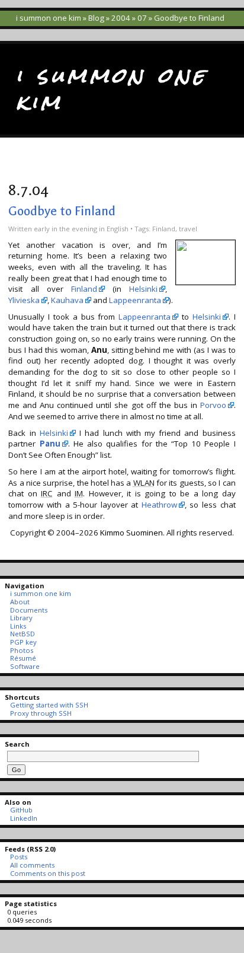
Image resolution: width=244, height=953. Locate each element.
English (118, 228)
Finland (163, 228)
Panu (50, 443)
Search (17, 744)
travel (188, 228)
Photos (21, 650)
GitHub (21, 809)
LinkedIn (23, 818)
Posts (18, 856)
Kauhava (67, 300)
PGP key (23, 642)
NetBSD (22, 633)
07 (142, 17)
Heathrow (159, 504)
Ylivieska (24, 300)
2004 (120, 17)
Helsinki (143, 288)
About (19, 601)
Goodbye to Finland (61, 211)
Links (17, 625)
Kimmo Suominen (131, 532)
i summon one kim (48, 17)
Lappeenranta (135, 300)
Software (24, 666)
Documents (28, 609)
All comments (32, 864)
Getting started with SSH (49, 704)
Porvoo (213, 405)
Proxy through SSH (40, 713)
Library (21, 617)
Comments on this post (47, 873)
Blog (96, 17)
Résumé (23, 658)
